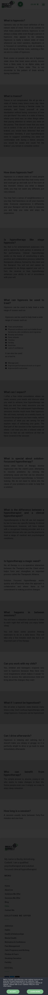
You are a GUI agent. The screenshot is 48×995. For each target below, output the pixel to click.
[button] (13, 991)
